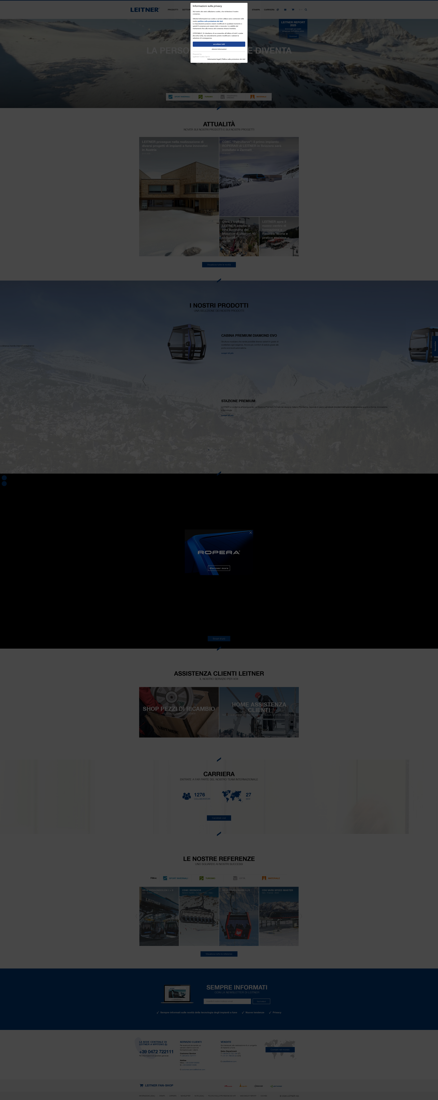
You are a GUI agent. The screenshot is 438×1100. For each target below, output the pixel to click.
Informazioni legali (214, 59)
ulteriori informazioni (219, 49)
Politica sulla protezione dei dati (233, 59)
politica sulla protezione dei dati (210, 21)
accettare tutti (219, 44)
